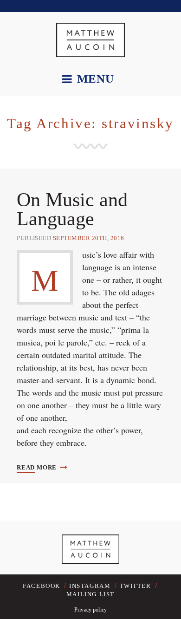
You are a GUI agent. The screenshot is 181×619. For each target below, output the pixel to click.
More (37, 467)
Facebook (41, 585)
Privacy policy (90, 609)
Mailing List (90, 594)
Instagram (89, 585)
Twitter (135, 585)
